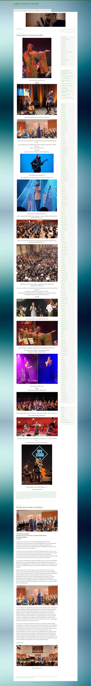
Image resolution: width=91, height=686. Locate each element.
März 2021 (63, 241)
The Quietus (63, 409)
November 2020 (64, 249)
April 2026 (63, 114)
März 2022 (63, 216)
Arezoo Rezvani (24, 492)
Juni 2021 (63, 235)
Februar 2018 (63, 318)
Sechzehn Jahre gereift (65, 78)
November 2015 (64, 374)
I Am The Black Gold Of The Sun (67, 76)
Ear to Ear (28, 676)
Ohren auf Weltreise (65, 60)
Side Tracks (63, 64)
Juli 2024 (62, 158)
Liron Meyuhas (21, 495)
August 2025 (63, 131)
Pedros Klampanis (28, 496)
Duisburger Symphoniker (46, 676)
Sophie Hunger (36, 497)
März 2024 (63, 166)
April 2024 (63, 164)
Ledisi (17, 495)
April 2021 (63, 239)
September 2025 (64, 129)
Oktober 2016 (64, 351)
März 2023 (63, 191)
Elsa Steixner (24, 494)
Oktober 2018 (64, 301)
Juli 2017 (62, 332)
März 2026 (63, 116)
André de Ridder (52, 491)
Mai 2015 (63, 386)
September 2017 (64, 328)
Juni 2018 (63, 309)
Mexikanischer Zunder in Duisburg (29, 507)
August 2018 (63, 305)
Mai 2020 (63, 262)
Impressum (37, 10)
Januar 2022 (63, 220)
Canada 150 (63, 45)
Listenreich (28, 491)
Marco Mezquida (33, 495)
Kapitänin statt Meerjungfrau (66, 85)
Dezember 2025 (64, 122)
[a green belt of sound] (45, 20)
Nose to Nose (64, 58)
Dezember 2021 (64, 222)
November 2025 (64, 125)
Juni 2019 (63, 284)
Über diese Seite (23, 10)
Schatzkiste (63, 62)
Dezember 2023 (64, 172)
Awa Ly (28, 492)
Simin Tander (31, 497)
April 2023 (63, 189)
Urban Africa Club (64, 420)
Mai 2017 (63, 336)
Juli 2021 (62, 233)
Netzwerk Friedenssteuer (66, 422)
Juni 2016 (63, 359)
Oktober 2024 (64, 152)
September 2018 (64, 303)
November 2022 (64, 199)
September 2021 (64, 228)
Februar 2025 (63, 143)
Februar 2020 (63, 268)
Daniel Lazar (49, 492)
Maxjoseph (44, 495)
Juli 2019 (62, 282)
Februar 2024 (63, 168)
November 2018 (64, 299)
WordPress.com (56, 682)
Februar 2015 (63, 392)
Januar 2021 (63, 245)
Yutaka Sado (28, 498)
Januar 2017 (63, 345)
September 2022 (64, 203)
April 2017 (63, 338)
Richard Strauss (48, 496)
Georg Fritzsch (38, 494)
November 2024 (64, 149)
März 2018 (63, 316)
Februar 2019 (63, 293)
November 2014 (64, 399)
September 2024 (64, 154)
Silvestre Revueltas (25, 677)
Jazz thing (63, 418)
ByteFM (62, 416)
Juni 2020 (63, 260)
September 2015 (64, 378)
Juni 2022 (63, 210)
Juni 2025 (63, 135)
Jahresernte (63, 53)
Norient (62, 414)
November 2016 (64, 349)
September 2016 (64, 353)
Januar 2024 (63, 170)
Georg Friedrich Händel (31, 494)
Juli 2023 (62, 183)
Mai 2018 (63, 311)
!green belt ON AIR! (64, 39)
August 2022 (63, 206)
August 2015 (63, 380)
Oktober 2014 (64, 401)
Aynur (31, 492)
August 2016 (63, 355)
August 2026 (63, 106)
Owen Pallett (22, 496)
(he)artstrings (63, 41)
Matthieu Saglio (39, 495)
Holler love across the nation (66, 51)
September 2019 (64, 278)
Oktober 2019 (64, 276)
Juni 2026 (63, 110)
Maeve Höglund (27, 495)
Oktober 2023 (64, 176)
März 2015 (63, 390)
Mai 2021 (63, 237)
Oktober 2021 (64, 226)
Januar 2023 (63, 195)
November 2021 (64, 224)
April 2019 (63, 289)
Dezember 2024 (64, 147)
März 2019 (63, 291)
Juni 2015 (63, 384)
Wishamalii (24, 498)
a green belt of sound (26, 3)
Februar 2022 (63, 218)
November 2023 (64, 174)
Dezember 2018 (64, 297)
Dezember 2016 (64, 347)
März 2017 (63, 341)
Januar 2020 (63, 270)
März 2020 (63, 266)
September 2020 (64, 253)
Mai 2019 (63, 287)
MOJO (62, 412)
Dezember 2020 (64, 247)
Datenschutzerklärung (45, 10)
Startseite (16, 10)
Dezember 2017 (64, 322)
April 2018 (63, 314)
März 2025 (63, 141)
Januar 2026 (63, 120)
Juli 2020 (62, 257)
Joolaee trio (54, 494)
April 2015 (63, 388)
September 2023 (64, 179)
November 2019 (64, 274)
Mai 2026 (63, 112)
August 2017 (63, 330)
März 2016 (63, 365)
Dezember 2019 (64, 272)
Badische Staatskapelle (37, 492)
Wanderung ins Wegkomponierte (64, 88)
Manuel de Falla (54, 676)
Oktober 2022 (64, 201)
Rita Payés (53, 496)
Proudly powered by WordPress (38, 682)
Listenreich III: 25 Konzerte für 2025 (29, 35)
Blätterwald (30, 10)
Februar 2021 (63, 243)
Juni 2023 (63, 185)
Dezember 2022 (64, 197)
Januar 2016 (63, 370)
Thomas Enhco (42, 497)
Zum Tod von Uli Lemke (65, 97)
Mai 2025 (63, 137)
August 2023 (63, 181)
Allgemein (24, 491)
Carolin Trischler (44, 492)
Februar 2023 (63, 193)
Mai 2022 (63, 212)
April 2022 (63, 214)
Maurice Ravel (18, 677)
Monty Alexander (50, 495)
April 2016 (63, 363)
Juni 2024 (63, 160)
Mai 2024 (63, 162)
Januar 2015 (63, 395)
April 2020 (63, 264)
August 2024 (63, 156)
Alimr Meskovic (38, 491)
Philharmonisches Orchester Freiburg (38, 496)
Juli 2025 (62, 133)
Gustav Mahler (44, 494)
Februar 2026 (63, 118)
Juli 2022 (62, 208)
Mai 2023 (63, 187)
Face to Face (63, 49)
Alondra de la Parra (44, 491)
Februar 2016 (63, 368)
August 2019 (63, 280)
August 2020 (63, 255)
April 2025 (63, 139)
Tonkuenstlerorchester (49, 497)
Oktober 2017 (64, 326)
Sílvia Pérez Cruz (25, 497)
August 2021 (63, 230)
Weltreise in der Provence (66, 83)
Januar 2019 (63, 295)
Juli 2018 (62, 307)
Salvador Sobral (19, 497)
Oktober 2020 (64, 251)
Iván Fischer (49, 494)
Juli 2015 (62, 382)
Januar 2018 (63, 320)
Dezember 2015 (64, 372)
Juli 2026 (62, 108)
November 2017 (64, 324)
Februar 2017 (63, 343)
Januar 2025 (63, 145)
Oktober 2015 (64, 376)
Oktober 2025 (64, 127)
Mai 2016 (63, 361)
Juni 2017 (63, 334)
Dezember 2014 (64, 397)
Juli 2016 (62, 357)
